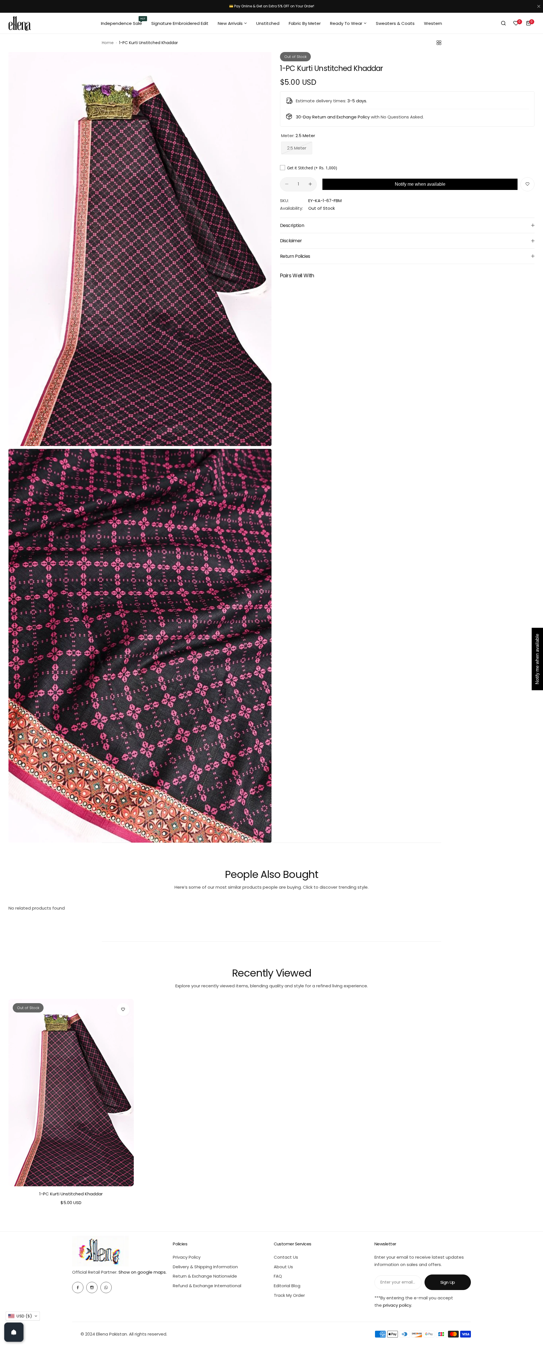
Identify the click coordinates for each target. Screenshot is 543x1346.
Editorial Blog (287, 1286)
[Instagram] (92, 1287)
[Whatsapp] (106, 1287)
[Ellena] (19, 23)
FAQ (278, 1276)
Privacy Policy (187, 1257)
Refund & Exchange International (207, 1286)
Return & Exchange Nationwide (205, 1276)
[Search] (503, 23)
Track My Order (289, 1295)
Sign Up (447, 1282)
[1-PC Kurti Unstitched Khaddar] (71, 1092)
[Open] (13, 1332)
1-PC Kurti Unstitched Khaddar (71, 1194)
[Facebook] (77, 1287)
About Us (283, 1267)
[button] (23, 1316)
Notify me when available (420, 183)
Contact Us (286, 1257)
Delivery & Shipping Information (205, 1267)
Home (108, 43)
